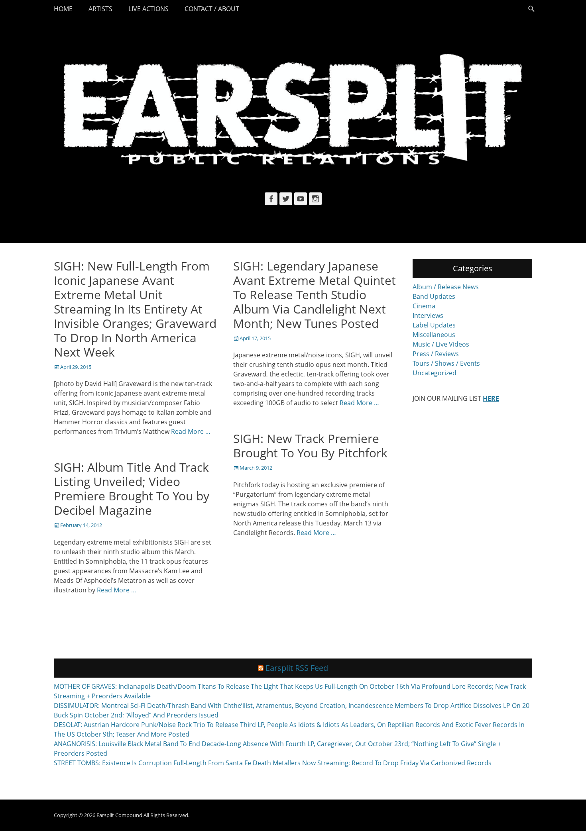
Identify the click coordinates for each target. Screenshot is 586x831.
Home (63, 8)
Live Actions (148, 8)
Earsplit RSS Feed (296, 667)
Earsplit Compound (119, 815)
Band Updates (434, 296)
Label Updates (434, 325)
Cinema (424, 306)
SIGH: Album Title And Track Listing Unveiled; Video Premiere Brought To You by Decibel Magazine (131, 488)
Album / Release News (446, 286)
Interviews (428, 315)
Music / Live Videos (441, 344)
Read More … (190, 431)
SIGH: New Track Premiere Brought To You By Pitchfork (310, 445)
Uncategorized (434, 372)
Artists (100, 8)
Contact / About (212, 8)
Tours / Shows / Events (446, 363)
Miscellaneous (434, 334)
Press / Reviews (436, 353)
